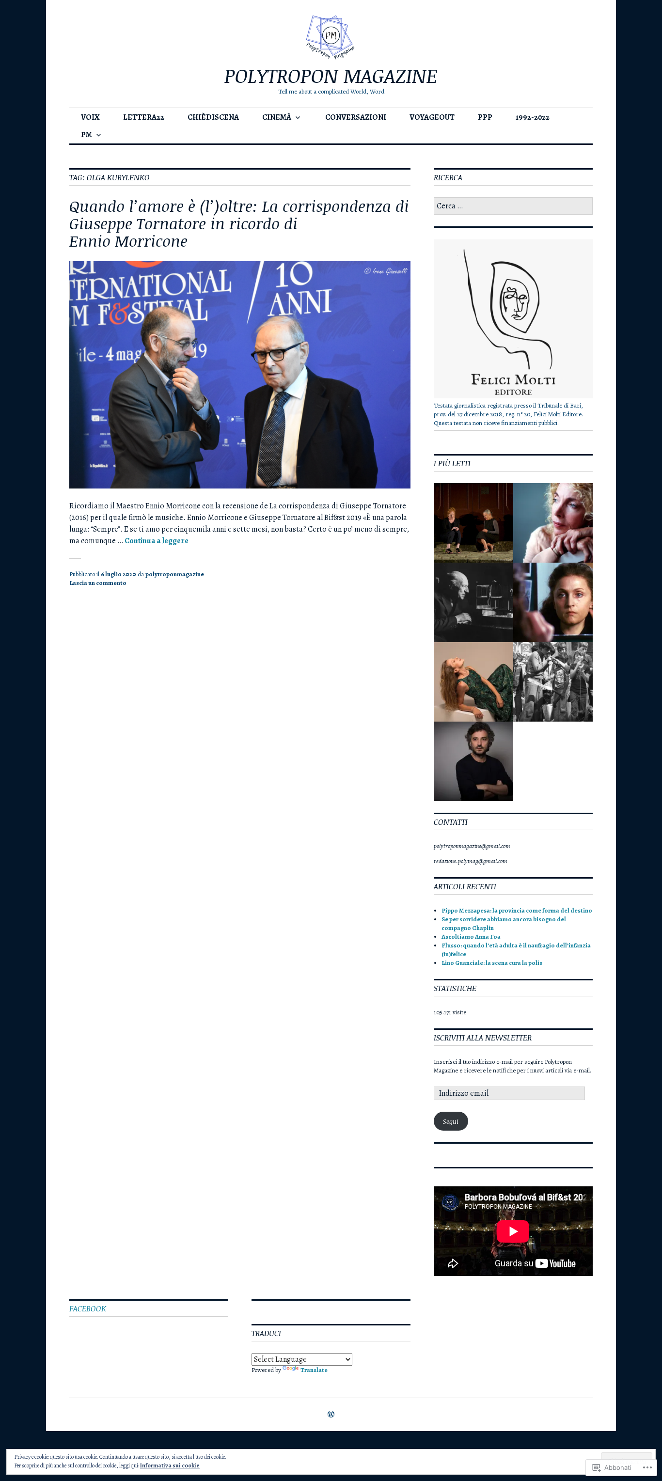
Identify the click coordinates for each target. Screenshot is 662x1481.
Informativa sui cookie (170, 1465)
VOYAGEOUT (432, 117)
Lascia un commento (97, 583)
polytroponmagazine (174, 574)
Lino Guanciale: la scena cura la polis (491, 963)
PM (86, 134)
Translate (314, 1370)
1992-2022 (533, 117)
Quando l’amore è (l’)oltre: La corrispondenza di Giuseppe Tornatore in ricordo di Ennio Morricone (239, 223)
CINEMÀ (276, 117)
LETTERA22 (143, 117)
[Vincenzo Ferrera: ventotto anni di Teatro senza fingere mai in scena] (473, 761)
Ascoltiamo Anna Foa (471, 936)
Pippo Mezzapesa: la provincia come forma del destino (516, 910)
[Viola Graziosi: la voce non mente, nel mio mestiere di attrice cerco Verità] (473, 682)
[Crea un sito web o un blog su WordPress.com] (331, 1415)
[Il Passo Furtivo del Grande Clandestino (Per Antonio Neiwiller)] (553, 682)
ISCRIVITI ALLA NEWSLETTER (483, 1037)
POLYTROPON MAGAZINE (331, 75)
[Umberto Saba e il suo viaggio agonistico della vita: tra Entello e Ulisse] (473, 602)
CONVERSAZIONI (355, 117)
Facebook (87, 1308)
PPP (485, 117)
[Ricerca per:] (513, 206)
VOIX (90, 117)
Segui (450, 1121)
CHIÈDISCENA (213, 117)
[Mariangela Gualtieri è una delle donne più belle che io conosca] (473, 523)
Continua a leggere (157, 541)
